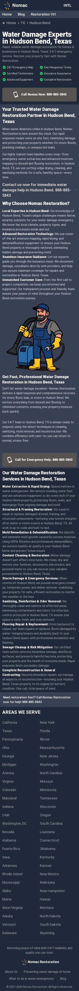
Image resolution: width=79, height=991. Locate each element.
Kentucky (47, 857)
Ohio (5, 748)
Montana (47, 908)
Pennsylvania (12, 739)
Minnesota (48, 790)
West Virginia (12, 908)
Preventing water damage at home (47, 972)
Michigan (9, 765)
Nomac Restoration (35, 986)
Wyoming (47, 933)
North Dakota (50, 916)
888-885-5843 (32, 702)
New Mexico (49, 874)
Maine (7, 899)
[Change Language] (68, 5)
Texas (7, 731)
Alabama (9, 840)
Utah (6, 815)
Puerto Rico (11, 849)
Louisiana (47, 832)
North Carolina (51, 773)
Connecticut (49, 840)
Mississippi (11, 882)
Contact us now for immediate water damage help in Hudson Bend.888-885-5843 (36, 190)
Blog (21, 14)
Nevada (8, 832)
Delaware (9, 933)
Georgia (8, 756)
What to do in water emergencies (31, 978)
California (9, 722)
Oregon (45, 815)
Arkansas (9, 866)
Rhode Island (12, 874)
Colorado (9, 790)
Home (7, 14)
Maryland (9, 798)
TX (23, 23)
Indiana (8, 807)
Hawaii (45, 899)
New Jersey (49, 756)
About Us (11, 972)
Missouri (46, 781)
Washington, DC (14, 823)
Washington (49, 765)
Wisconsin (48, 807)
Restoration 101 (43, 14)
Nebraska (47, 882)
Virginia (8, 781)
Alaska (7, 916)
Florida (45, 731)
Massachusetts (52, 748)
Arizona (8, 773)
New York (47, 722)
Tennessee (48, 798)
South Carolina (51, 823)
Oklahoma (47, 849)
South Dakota (50, 924)
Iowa (6, 857)
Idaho (6, 891)
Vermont (9, 924)
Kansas (46, 866)
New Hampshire (52, 891)
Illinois (45, 739)
